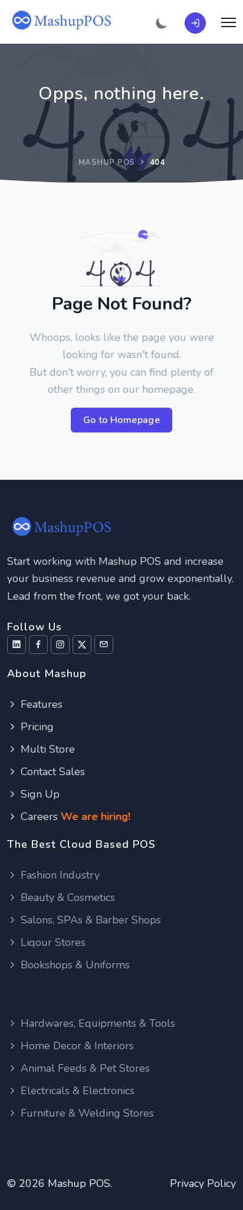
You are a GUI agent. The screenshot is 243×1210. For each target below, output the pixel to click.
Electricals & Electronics (76, 1091)
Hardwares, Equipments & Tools (96, 1023)
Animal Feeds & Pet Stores (84, 1068)
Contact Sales (51, 772)
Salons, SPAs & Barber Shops (89, 920)
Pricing (36, 727)
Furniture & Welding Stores (86, 1113)
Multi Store (46, 749)
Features (40, 704)
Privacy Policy (203, 1183)
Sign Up (39, 794)
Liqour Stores (52, 942)
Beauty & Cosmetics (66, 897)
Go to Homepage (121, 420)
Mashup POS (106, 162)
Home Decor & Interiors (76, 1046)
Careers (74, 816)
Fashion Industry (59, 875)
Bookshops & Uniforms (74, 965)
